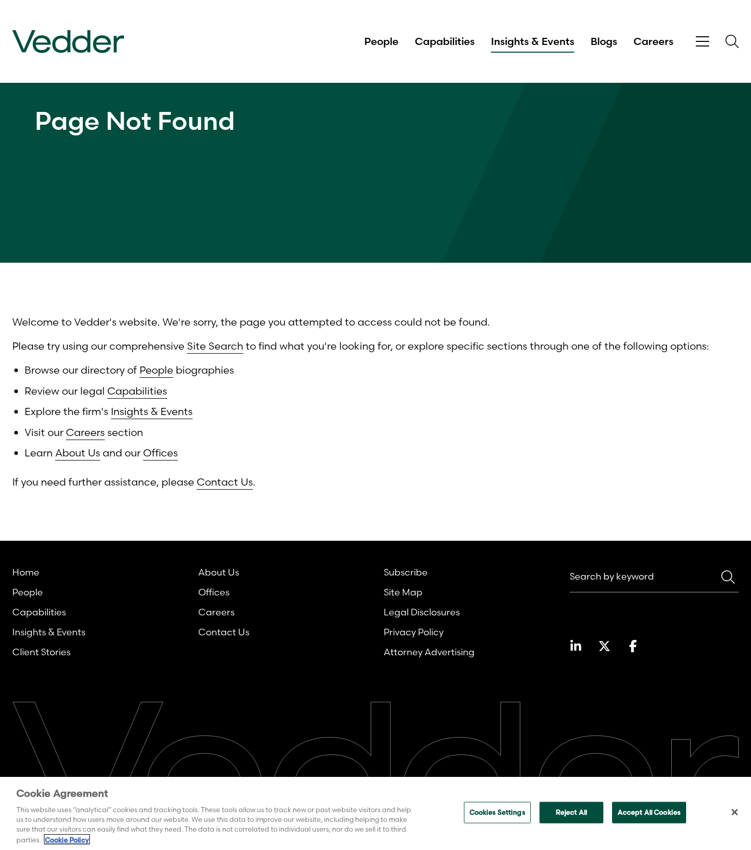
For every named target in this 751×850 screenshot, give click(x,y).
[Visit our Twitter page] (604, 646)
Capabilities (445, 41)
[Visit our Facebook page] (633, 646)
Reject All (571, 812)
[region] (375, 813)
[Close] (734, 812)
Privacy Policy (413, 632)
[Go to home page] (68, 41)
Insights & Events (532, 41)
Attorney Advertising (429, 652)
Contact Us (225, 481)
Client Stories (41, 652)
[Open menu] (702, 41)
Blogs (604, 41)
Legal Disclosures (422, 612)
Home (25, 572)
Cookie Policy (67, 839)
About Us (77, 452)
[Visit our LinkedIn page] (576, 646)
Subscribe (406, 572)
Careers (653, 41)
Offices (160, 452)
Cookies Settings (497, 812)
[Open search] (732, 41)
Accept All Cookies (649, 812)
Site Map (403, 592)
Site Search (215, 345)
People (381, 41)
